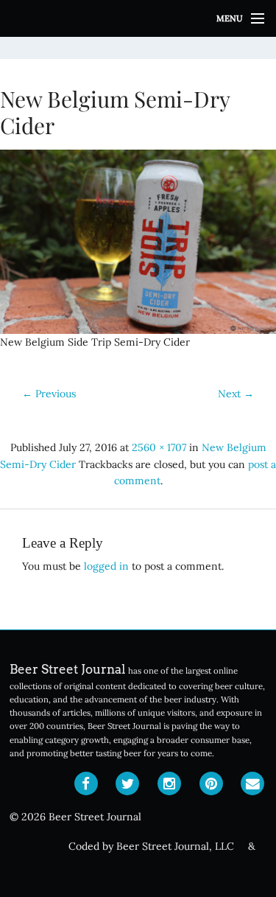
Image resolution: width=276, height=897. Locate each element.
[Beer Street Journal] (138, 18)
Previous (49, 393)
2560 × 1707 (159, 447)
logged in (106, 566)
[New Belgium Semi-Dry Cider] (138, 242)
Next (236, 393)
